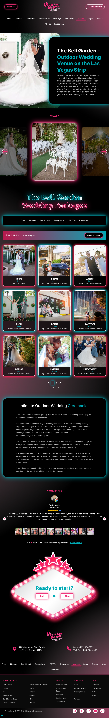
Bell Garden (60, 694)
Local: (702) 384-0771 (83, 647)
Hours (94, 695)
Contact (94, 692)
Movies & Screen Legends (38, 685)
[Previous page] (49, 382)
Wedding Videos (79, 692)
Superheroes (7, 695)
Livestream (59, 24)
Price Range (28, 235)
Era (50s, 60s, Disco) (10, 699)
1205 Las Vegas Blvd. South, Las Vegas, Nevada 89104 (32, 649)
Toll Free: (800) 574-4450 (85, 650)
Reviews (77, 699)
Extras (100, 18)
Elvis (8, 18)
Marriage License (80, 688)
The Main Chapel (62, 685)
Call (42, 596)
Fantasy (5, 688)
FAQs (76, 685)
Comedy (32, 695)
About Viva (95, 685)
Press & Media (96, 688)
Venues (81, 18)
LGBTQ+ (57, 18)
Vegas (31, 688)
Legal (90, 18)
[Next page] (60, 382)
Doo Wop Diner (61, 698)
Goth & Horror (7, 685)
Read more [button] (54, 525)
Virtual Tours (60, 702)
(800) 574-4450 (96, 7)
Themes (18, 18)
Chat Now (10, 7)
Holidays (32, 692)
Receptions (44, 18)
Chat (67, 596)
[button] (104, 519)
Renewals (69, 18)
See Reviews (76, 542)
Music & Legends (9, 702)
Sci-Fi (5, 692)
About (48, 24)
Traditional (31, 18)
